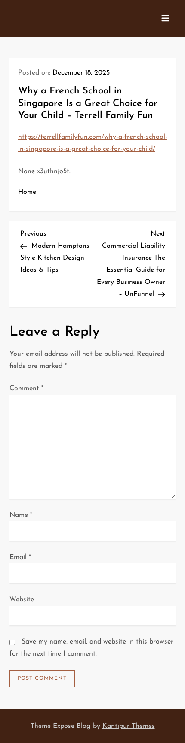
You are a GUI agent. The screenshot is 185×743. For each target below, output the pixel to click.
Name (20, 515)
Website (21, 599)
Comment (26, 388)
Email (20, 557)
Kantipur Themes (128, 726)
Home (27, 192)
